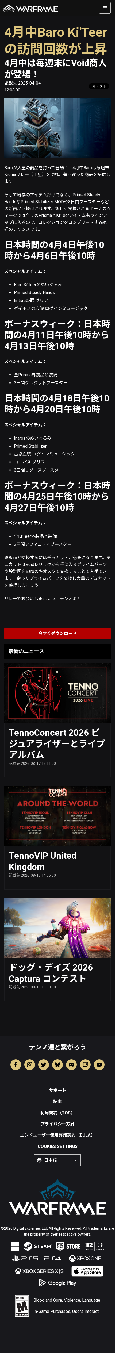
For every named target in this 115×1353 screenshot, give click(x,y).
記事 (57, 1101)
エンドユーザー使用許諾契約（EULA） (57, 1135)
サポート (57, 1090)
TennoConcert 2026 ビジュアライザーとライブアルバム (57, 743)
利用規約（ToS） (57, 1113)
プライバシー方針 (57, 1123)
